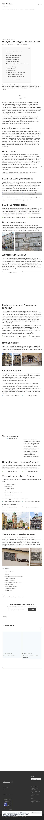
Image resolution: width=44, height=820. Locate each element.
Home (3, 9)
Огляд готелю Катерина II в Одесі (35, 792)
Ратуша (7, 574)
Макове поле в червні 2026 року (35, 795)
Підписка (31, 609)
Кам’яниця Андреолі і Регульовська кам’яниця (18, 63)
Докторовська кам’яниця (13, 61)
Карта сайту (5, 787)
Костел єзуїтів (8, 486)
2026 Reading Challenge (7, 800)
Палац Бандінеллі (11, 66)
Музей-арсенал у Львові (11, 586)
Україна (6, 9)
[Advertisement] (22, 762)
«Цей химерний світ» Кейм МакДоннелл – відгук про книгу (36, 801)
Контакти (5, 788)
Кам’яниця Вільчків (11, 68)
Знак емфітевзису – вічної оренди (16, 76)
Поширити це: (16, 79)
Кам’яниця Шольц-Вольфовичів (14, 55)
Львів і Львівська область (13, 9)
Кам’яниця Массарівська (13, 57)
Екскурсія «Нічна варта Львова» (10, 655)
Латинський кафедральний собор (13, 492)
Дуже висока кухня (34, 230)
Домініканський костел (10, 484)
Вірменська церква (9, 490)
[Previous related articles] (37, 628)
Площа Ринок (10, 53)
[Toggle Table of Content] (28, 48)
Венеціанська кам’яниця (13, 59)
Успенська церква (9, 488)
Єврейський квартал (10, 578)
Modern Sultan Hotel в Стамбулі (35, 798)
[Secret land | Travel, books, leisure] (3, 4)
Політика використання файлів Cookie (10, 815)
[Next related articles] (40, 628)
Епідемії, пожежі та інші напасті (14, 51)
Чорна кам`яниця (9, 572)
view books (10, 809)
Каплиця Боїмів (9, 495)
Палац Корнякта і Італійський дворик (16, 72)
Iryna (5, 44)
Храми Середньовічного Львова (15, 74)
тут (35, 444)
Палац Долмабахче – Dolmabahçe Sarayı (35, 789)
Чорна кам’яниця (12, 70)
